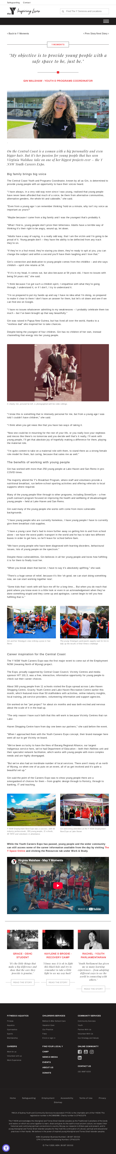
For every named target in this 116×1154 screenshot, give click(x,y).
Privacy (102, 1098)
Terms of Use (86, 1098)
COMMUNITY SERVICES (89, 1016)
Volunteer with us (14, 1056)
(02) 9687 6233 (84, 1072)
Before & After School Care (53, 1021)
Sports (10, 1034)
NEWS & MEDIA (50, 1057)
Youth (80, 1025)
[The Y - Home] (12, 11)
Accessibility (67, 1098)
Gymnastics (12, 1030)
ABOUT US (47, 1067)
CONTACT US (84, 1066)
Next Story (102, 33)
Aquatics (10, 1025)
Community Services (86, 1021)
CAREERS (12, 1046)
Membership (12, 1038)
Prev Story (90, 33)
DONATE (46, 1073)
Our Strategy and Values (88, 1038)
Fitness (10, 1021)
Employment (48, 1098)
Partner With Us (84, 1030)
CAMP (45, 1052)
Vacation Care (48, 1025)
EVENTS (46, 1062)
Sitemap (58, 1102)
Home (13, 1098)
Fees (44, 1034)
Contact (26, 2)
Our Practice (47, 1030)
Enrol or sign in (48, 1038)
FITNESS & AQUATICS (18, 1016)
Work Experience (14, 1060)
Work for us (11, 1052)
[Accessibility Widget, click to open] (6, 1148)
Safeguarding (13, 2)
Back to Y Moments (18, 33)
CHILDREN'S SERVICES (53, 1016)
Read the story (22, 982)
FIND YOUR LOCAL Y (52, 1046)
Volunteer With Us (85, 1034)
